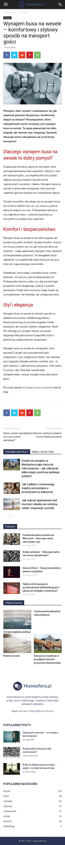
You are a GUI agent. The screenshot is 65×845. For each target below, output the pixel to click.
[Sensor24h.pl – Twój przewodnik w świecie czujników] (11, 572)
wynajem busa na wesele (38, 387)
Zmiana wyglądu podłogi (16, 632)
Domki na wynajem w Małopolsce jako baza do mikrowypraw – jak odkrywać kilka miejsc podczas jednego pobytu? (41, 468)
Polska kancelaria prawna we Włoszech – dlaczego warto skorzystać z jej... (38, 538)
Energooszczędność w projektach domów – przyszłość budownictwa (47, 659)
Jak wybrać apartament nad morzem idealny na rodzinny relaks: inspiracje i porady (39, 504)
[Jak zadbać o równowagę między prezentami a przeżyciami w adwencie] (11, 488)
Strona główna (10, 12)
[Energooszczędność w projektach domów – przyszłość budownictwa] (48, 643)
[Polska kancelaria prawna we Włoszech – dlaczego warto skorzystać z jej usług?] (11, 539)
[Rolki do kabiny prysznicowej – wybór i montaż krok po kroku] (11, 769)
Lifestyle (24, 12)
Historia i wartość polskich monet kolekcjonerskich (47, 435)
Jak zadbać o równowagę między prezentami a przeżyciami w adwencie (38, 488)
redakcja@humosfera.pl (41, 711)
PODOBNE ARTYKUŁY (16, 452)
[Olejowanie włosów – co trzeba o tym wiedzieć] (11, 736)
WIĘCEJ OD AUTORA (43, 452)
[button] (60, 4)
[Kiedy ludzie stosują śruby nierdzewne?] (11, 753)
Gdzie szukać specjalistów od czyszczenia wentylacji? (17, 437)
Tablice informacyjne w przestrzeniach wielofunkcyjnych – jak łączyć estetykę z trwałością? (42, 587)
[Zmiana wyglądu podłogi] (17, 619)
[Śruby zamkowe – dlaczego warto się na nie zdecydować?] (11, 556)
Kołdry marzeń (11, 655)
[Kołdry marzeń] (17, 643)
